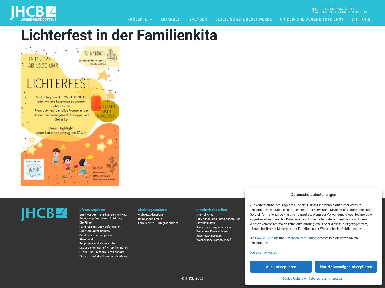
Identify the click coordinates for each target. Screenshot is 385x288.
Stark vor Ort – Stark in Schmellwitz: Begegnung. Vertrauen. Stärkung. (103, 216)
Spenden (198, 19)
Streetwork (86, 239)
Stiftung (361, 19)
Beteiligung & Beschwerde (243, 19)
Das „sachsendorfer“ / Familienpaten (103, 247)
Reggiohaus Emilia (150, 219)
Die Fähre (85, 222)
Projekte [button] (137, 19)
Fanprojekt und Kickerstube (97, 243)
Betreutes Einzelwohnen (212, 231)
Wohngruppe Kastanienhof (213, 240)
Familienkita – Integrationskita (158, 223)
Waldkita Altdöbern (150, 214)
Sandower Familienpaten (95, 235)
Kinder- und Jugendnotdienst (312, 19)
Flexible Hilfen (205, 223)
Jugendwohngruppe (209, 235)
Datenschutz (317, 278)
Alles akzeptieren (281, 266)
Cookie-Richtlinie (266, 238)
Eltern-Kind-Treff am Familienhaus (101, 252)
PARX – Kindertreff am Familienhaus (103, 256)
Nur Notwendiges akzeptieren (346, 266)
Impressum (337, 278)
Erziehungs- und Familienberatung (218, 219)
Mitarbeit (171, 19)
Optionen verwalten (263, 252)
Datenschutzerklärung (301, 238)
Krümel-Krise (204, 214)
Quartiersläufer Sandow (94, 231)
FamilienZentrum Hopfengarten (99, 227)
